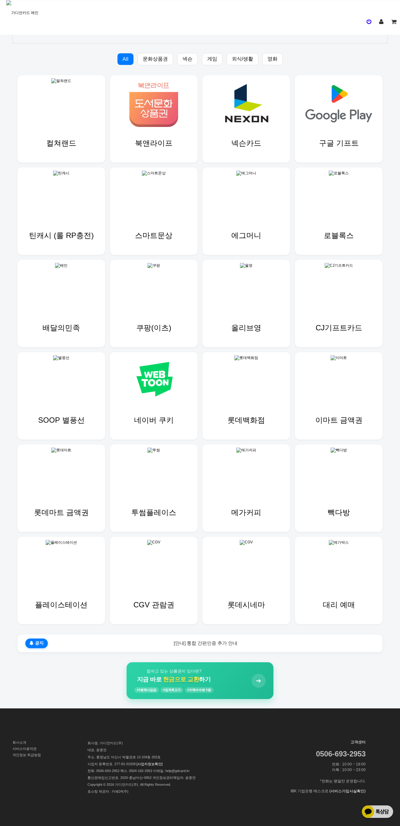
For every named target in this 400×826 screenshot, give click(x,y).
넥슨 (187, 58)
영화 (273, 58)
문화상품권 (155, 58)
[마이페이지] (381, 22)
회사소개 (19, 742)
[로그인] (368, 22)
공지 (39, 643)
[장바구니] (394, 22)
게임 (212, 58)
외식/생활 (242, 58)
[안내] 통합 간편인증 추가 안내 (206, 643)
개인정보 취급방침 (26, 755)
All (125, 59)
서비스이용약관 (24, 749)
